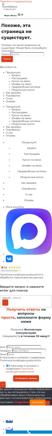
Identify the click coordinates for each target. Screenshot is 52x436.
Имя (3, 347)
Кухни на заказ (21, 81)
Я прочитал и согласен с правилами (22, 368)
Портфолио (13, 95)
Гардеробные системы (26, 86)
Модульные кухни (23, 89)
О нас (9, 98)
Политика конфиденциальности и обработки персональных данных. (21, 276)
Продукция (13, 72)
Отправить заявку (26, 378)
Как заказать (13, 92)
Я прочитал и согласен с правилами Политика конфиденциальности (22, 359)
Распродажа (19, 78)
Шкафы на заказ (21, 84)
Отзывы (10, 101)
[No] (47, 403)
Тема (4, 354)
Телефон (6, 350)
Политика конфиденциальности (20, 370)
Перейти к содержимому (16, 1)
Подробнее (22, 402)
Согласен (37, 402)
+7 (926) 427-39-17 (10, 9)
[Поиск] (5, 302)
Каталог (16, 75)
